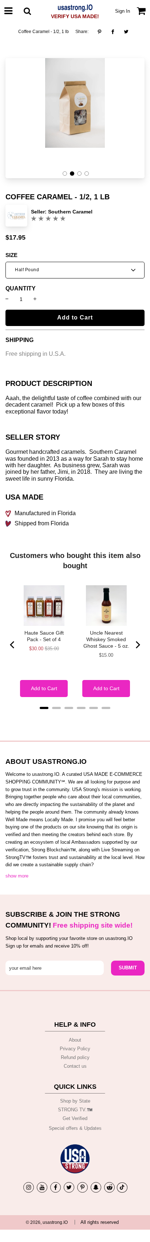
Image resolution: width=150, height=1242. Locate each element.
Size (11, 255)
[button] (65, 173)
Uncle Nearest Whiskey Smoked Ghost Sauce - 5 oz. (106, 639)
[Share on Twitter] (126, 31)
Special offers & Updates (75, 1128)
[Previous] (12, 645)
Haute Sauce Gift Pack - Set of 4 (44, 636)
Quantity (20, 289)
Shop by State (75, 1101)
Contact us (75, 1066)
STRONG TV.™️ (75, 1109)
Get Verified (75, 1118)
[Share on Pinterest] (101, 31)
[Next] (137, 645)
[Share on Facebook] (113, 31)
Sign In (122, 11)
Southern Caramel (70, 212)
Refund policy (75, 1057)
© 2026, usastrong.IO (47, 1222)
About (75, 1040)
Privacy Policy (75, 1048)
